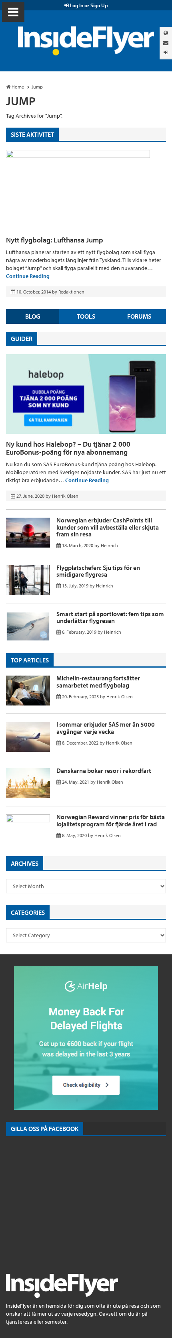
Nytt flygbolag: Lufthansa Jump (54, 239)
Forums (139, 316)
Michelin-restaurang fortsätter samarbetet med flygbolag (98, 681)
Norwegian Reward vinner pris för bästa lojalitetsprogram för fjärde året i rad (110, 820)
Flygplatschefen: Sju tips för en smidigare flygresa (98, 571)
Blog (32, 316)
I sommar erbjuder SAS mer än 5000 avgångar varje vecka (105, 727)
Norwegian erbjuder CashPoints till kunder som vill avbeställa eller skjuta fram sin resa (107, 527)
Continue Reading (28, 276)
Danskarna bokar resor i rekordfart (103, 770)
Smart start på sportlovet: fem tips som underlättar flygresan (110, 617)
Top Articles (30, 660)
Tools (86, 316)
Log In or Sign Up (88, 5)
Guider (21, 339)
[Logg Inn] (166, 52)
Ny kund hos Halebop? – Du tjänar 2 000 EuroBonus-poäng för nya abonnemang (68, 448)
